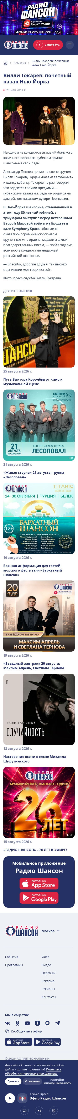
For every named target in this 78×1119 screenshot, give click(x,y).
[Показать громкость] (39, 1111)
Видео (46, 965)
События (20, 63)
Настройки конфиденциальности (57, 1081)
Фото (45, 957)
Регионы (48, 989)
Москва (48, 931)
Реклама (48, 981)
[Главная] (5, 63)
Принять (13, 1081)
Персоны (48, 973)
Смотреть (52, 45)
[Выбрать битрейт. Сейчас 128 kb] (54, 1111)
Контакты (49, 997)
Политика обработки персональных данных (33, 1071)
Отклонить (32, 1081)
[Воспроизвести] (10, 1098)
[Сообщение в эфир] (24, 1111)
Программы (14, 965)
